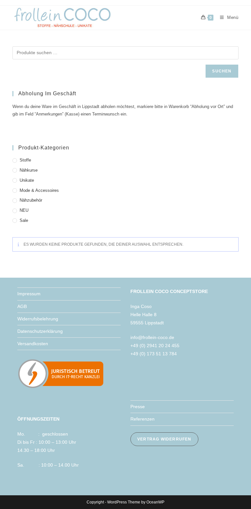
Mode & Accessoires (39, 190)
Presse (137, 406)
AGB (22, 306)
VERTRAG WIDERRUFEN (164, 439)
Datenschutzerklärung (40, 331)
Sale (24, 220)
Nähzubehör (31, 200)
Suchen (221, 71)
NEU (24, 210)
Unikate (27, 180)
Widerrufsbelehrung (37, 318)
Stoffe (25, 160)
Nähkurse (29, 170)
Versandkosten (32, 343)
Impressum (29, 293)
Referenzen (142, 419)
